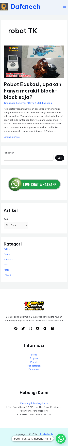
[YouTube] (37, 328)
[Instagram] (30, 328)
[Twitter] (23, 328)
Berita (31, 103)
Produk (34, 362)
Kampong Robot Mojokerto (34, 403)
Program (34, 358)
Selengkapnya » (12, 136)
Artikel (7, 249)
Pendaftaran (34, 365)
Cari (59, 157)
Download (34, 369)
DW (43, 438)
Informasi (8, 259)
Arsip (6, 219)
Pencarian (9, 152)
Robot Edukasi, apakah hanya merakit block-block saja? (32, 90)
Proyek (7, 275)
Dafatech (25, 6)
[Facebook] (15, 328)
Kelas (6, 269)
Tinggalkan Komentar (15, 103)
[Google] (45, 328)
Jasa (6, 264)
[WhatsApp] (52, 328)
